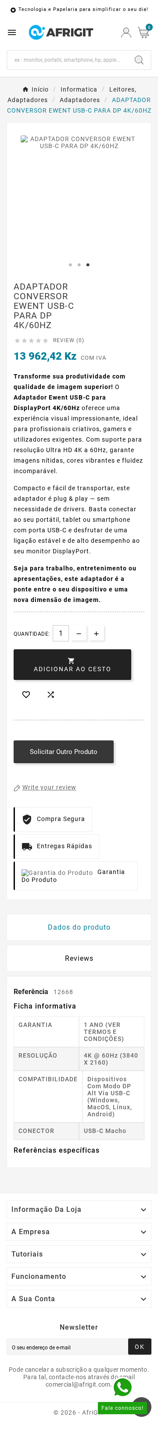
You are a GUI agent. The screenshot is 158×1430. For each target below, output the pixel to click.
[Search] (139, 60)
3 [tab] (87, 265)
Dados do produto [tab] (79, 927)
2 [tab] (79, 265)
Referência (32, 992)
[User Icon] (126, 33)
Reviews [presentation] (79, 958)
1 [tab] (70, 265)
